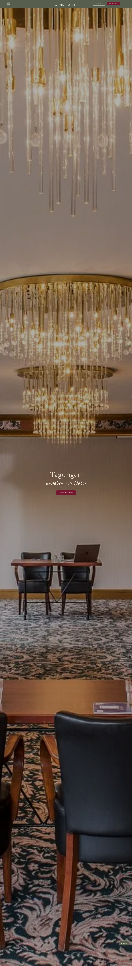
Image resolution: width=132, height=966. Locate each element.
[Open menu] (8, 3)
